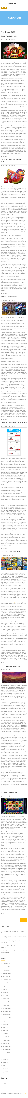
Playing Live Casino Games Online (11, 666)
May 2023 (5, 1030)
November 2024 (7, 973)
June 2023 (5, 1027)
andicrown (13, 39)
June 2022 (5, 1065)
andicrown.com (14, 3)
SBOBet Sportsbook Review (9, 296)
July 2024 (5, 986)
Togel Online (16, 602)
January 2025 (6, 967)
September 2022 (7, 1056)
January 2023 (6, 1043)
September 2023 (7, 1018)
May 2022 (5, 1068)
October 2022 (6, 1053)
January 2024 (6, 1005)
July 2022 (5, 1062)
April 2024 (5, 995)
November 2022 (7, 1049)
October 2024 (6, 976)
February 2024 (6, 1002)
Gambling (5, 156)
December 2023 (7, 1008)
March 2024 (6, 998)
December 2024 (7, 970)
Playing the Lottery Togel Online (10, 551)
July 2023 (5, 1024)
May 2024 (5, 992)
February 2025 (6, 963)
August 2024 (6, 983)
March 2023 (6, 1037)
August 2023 (6, 1021)
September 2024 (7, 979)
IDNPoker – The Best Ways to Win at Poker (14, 423)
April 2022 (5, 1072)
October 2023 (6, 1014)
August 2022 (6, 1059)
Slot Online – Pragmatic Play (9, 792)
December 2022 (7, 1046)
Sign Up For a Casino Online (9, 36)
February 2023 (6, 1040)
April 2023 (5, 1033)
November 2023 (7, 1011)
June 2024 (5, 989)
